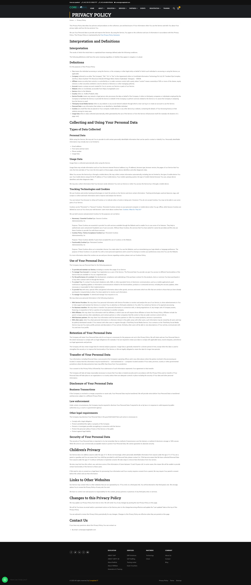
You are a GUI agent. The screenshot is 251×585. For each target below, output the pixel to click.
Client (148, 559)
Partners (132, 8)
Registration (154, 8)
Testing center (131, 562)
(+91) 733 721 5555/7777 (90, 2)
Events (142, 8)
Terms (172, 580)
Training (166, 8)
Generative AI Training (115, 569)
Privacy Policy (163, 580)
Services (122, 8)
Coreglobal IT (93, 580)
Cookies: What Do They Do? (132, 209)
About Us (168, 555)
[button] (5, 580)
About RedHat (112, 562)
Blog (166, 562)
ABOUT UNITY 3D (113, 559)
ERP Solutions (131, 555)
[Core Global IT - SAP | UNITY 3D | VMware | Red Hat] (78, 8)
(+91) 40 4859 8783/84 (106, 2)
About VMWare (113, 566)
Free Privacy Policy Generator (110, 35)
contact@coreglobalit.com (123, 2)
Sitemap (178, 580)
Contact (167, 559)
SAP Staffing (131, 559)
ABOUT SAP (112, 555)
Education (111, 8)
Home (92, 8)
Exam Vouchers (132, 566)
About (100, 8)
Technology (150, 555)
